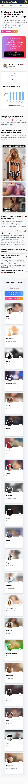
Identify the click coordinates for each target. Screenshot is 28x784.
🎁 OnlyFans (5, 5)
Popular (10, 2)
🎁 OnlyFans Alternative (13, 298)
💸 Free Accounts (14, 5)
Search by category (13, 288)
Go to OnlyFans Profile (10, 31)
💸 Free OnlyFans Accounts (13, 293)
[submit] (14, 54)
